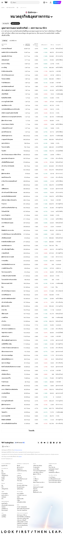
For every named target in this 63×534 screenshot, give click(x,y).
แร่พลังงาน (58, 75)
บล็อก (18, 497)
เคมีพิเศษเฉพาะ (5, 188)
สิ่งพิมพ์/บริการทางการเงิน (8, 230)
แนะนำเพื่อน (36, 469)
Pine (3, 480)
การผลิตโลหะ (5, 317)
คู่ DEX (3, 479)
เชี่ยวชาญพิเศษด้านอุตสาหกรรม (9, 340)
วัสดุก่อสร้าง (4, 412)
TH (46, 2)
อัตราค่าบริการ (20, 467)
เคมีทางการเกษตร (6, 385)
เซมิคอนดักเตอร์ (5, 60)
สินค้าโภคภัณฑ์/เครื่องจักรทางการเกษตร (11, 366)
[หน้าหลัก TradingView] (6, 2)
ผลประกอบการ (5, 495)
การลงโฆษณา (52, 477)
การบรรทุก (4, 397)
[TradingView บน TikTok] (57, 443)
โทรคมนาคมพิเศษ (6, 78)
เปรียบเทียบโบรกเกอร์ (22, 479)
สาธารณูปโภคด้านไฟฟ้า (7, 101)
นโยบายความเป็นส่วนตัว (23, 518)
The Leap (19, 480)
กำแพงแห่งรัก (36, 467)
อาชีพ (18, 500)
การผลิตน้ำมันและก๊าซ (7, 268)
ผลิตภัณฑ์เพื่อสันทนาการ (7, 359)
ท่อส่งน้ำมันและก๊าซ (6, 177)
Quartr (20, 456)
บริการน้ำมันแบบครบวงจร (8, 75)
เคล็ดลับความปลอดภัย (22, 523)
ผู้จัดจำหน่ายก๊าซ (5, 306)
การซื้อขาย (35, 479)
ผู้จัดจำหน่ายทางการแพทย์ (8, 256)
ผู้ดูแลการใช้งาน (37, 474)
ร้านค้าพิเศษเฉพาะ (6, 82)
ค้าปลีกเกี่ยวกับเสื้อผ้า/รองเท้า (8, 241)
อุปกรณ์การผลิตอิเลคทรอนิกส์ (8, 298)
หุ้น (2, 470)
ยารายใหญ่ (4, 67)
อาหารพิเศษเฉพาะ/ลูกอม (7, 222)
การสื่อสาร (58, 78)
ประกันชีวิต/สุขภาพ (6, 294)
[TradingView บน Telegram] (54, 443)
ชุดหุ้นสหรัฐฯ (20, 488)
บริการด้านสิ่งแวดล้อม (7, 302)
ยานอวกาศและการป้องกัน (8, 124)
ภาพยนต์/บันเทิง (5, 253)
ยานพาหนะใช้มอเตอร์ (7, 48)
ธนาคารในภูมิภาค (6, 215)
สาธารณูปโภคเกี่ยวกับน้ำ (7, 400)
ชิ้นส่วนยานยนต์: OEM (7, 283)
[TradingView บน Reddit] (60, 443)
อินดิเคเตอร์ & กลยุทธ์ (38, 487)
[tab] (6, 23)
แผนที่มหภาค (5, 508)
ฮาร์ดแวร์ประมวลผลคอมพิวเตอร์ (9, 181)
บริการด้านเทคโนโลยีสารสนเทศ (9, 192)
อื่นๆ (57, 245)
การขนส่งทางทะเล (6, 325)
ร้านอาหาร (4, 203)
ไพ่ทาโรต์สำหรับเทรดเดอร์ (23, 508)
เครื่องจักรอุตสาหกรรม (7, 135)
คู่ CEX (3, 477)
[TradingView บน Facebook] (41, 443)
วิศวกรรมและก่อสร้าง (7, 272)
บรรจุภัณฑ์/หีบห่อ (6, 393)
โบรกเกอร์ (19, 477)
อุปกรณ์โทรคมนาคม (6, 131)
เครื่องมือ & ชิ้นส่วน (6, 374)
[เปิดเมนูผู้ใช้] (2, 2)
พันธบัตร (4, 473)
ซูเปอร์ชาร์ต (4, 465)
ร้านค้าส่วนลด (5, 381)
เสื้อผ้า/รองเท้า (5, 313)
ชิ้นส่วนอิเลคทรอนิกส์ (7, 219)
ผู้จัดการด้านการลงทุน (7, 120)
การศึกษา (35, 480)
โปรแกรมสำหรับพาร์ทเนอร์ (55, 480)
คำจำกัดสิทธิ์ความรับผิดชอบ (23, 516)
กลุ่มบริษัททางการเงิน (7, 105)
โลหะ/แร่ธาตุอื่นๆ (6, 147)
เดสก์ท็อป (4, 516)
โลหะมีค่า (4, 150)
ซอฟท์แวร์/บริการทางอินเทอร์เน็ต (9, 52)
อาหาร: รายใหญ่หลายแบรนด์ (8, 408)
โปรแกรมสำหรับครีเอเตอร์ (39, 470)
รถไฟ (3, 226)
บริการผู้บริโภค (59, 203)
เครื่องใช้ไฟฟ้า (5, 94)
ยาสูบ (3, 169)
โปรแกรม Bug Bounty (22, 525)
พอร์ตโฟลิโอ (4, 503)
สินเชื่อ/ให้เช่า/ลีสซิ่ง (6, 97)
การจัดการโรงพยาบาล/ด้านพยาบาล (10, 347)
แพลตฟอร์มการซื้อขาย (54, 472)
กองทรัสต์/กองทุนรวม (7, 245)
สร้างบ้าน (4, 321)
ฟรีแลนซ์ (35, 490)
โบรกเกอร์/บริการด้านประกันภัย (9, 279)
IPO (2, 498)
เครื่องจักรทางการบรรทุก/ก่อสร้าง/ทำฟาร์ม (12, 116)
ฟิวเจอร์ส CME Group (22, 485)
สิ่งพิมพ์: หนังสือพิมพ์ (6, 419)
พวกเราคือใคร (20, 493)
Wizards (35, 488)
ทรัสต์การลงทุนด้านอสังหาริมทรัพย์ (10, 113)
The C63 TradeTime (22, 510)
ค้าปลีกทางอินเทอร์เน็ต (7, 71)
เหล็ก (3, 184)
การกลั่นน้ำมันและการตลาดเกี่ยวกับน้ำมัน (11, 234)
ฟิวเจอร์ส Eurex (20, 487)
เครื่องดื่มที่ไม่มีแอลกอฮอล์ (8, 162)
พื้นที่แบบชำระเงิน (37, 492)
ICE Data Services (18, 450)
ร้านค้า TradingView (22, 506)
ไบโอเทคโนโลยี (5, 211)
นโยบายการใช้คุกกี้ (21, 520)
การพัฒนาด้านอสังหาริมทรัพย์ (9, 275)
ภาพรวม (19, 475)
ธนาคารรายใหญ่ (6, 63)
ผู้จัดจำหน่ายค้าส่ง (6, 173)
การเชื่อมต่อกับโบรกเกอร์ (54, 479)
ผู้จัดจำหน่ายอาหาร (6, 404)
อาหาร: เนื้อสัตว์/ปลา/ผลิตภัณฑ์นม (10, 389)
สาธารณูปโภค (59, 101)
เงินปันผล (4, 497)
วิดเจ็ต (50, 465)
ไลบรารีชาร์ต (52, 467)
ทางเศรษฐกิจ (5, 493)
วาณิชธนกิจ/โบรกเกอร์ (7, 128)
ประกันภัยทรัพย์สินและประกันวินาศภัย (11, 109)
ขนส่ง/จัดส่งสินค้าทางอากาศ (8, 264)
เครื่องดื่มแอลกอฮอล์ (6, 238)
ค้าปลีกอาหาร (5, 370)
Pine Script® (5, 510)
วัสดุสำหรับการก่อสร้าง (7, 332)
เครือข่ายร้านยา (5, 336)
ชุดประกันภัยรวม (6, 143)
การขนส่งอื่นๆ (5, 260)
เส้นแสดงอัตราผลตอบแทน (8, 505)
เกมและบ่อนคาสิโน (6, 378)
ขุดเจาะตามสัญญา (6, 362)
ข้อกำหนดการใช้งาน (22, 515)
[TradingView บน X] (38, 443)
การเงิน (57, 63)
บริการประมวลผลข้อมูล (7, 355)
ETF (2, 472)
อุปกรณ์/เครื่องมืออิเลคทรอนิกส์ (9, 196)
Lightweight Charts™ (54, 469)
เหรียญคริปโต (5, 475)
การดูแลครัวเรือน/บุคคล (7, 139)
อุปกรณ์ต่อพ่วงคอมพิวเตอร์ (8, 86)
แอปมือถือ (4, 515)
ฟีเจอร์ (18, 465)
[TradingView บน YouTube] (44, 443)
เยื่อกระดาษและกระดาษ (7, 351)
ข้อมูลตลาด (19, 469)
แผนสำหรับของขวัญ (22, 470)
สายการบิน (4, 309)
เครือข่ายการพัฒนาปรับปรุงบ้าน (9, 200)
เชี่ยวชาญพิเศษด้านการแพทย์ (8, 90)
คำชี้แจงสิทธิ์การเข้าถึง (22, 521)
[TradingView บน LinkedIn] (51, 443)
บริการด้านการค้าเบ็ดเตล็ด (8, 166)
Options (3, 506)
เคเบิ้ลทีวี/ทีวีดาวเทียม (7, 344)
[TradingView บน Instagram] (48, 443)
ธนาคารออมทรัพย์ (6, 416)
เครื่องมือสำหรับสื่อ (21, 502)
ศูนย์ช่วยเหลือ (20, 498)
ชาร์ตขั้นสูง (51, 470)
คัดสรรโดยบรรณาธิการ (38, 482)
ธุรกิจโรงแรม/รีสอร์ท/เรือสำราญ (9, 207)
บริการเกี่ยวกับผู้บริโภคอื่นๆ (8, 249)
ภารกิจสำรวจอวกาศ (21, 495)
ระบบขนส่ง (58, 226)
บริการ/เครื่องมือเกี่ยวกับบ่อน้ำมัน (9, 423)
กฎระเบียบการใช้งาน (38, 472)
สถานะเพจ (19, 527)
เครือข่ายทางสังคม (37, 465)
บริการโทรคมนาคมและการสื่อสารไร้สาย (11, 154)
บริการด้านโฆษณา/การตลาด (8, 291)
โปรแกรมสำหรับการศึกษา (55, 482)
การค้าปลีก (58, 71)
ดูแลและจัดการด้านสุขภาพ (8, 158)
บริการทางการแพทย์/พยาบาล (8, 328)
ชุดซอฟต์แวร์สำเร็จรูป (7, 56)
